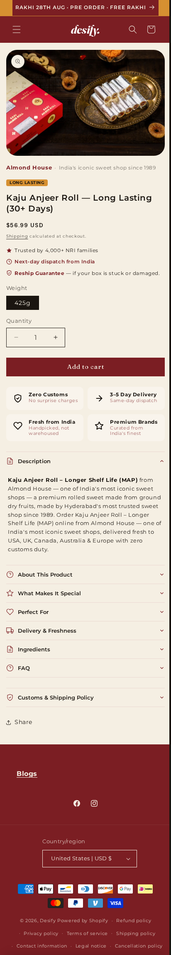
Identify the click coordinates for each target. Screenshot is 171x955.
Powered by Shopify (79, 947)
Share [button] (23, 748)
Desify (45, 947)
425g (23, 313)
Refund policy (130, 947)
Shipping (17, 237)
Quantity (19, 331)
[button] (16, 35)
